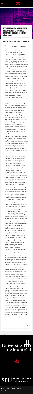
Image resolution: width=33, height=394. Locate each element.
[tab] (6, 46)
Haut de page (26, 325)
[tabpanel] (16, 184)
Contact (14, 388)
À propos (8, 388)
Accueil (3, 388)
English (19, 388)
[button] (2, 3)
